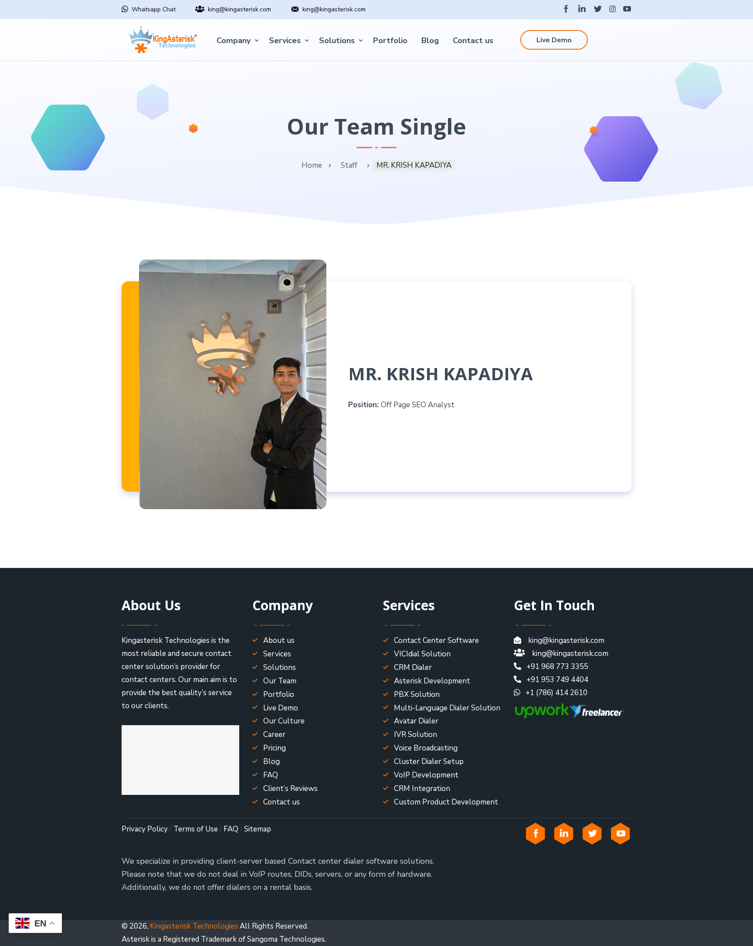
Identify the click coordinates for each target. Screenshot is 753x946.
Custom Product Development (446, 802)
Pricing (274, 748)
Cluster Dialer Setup (429, 762)
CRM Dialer (413, 667)
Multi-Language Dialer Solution (447, 708)
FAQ (270, 775)
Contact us (473, 40)
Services (285, 40)
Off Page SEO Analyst (418, 405)
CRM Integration (422, 789)
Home (312, 165)
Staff (349, 165)
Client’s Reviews (290, 789)
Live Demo (554, 40)
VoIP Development (426, 775)
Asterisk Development (432, 681)
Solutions (337, 40)
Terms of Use (195, 829)
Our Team (279, 681)
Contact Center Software (436, 640)
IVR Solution (415, 735)
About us (279, 640)
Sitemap (257, 829)
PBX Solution (417, 694)
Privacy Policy (145, 829)
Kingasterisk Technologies (194, 926)
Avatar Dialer (416, 721)
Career (274, 735)
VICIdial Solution (422, 654)
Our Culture (284, 721)
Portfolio (390, 40)
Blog (430, 40)
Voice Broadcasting (426, 748)
